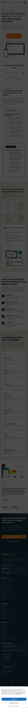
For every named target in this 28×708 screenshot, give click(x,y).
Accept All (14, 699)
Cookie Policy (12, 706)
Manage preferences (14, 702)
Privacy (16, 706)
